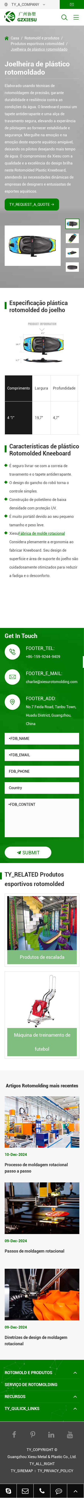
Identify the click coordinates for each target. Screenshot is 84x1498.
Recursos (15, 1396)
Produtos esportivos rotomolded (37, 44)
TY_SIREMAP (22, 1471)
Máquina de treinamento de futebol (42, 1042)
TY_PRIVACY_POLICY (55, 1471)
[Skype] (8, 1491)
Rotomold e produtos (41, 38)
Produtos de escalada (42, 957)
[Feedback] (58, 1491)
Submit (28, 853)
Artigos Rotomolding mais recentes (42, 1086)
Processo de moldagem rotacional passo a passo (36, 1167)
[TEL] (42, 1491)
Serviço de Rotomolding (31, 1384)
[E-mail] (25, 1491)
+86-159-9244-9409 (43, 656)
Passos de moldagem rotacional (34, 1251)
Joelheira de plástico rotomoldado (39, 49)
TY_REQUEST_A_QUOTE (31, 204)
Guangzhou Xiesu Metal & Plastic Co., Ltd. (42, 1457)
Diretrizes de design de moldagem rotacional (36, 1340)
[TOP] (75, 1491)
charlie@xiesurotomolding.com (51, 682)
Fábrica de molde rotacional (41, 533)
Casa (15, 38)
